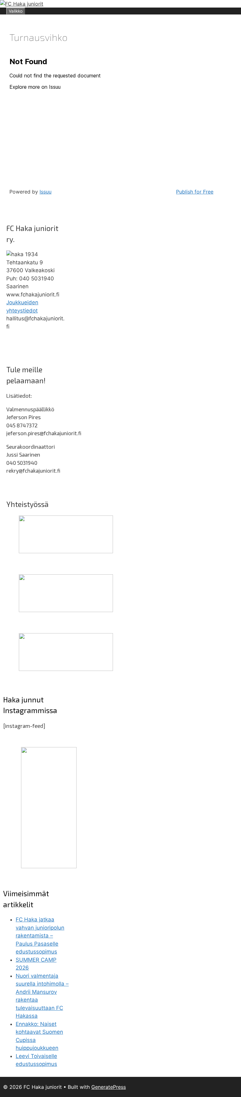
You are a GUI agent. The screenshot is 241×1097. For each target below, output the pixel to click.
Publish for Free (194, 191)
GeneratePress (108, 1087)
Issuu (45, 191)
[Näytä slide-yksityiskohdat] (66, 551)
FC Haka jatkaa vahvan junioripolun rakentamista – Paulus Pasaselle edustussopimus (40, 935)
